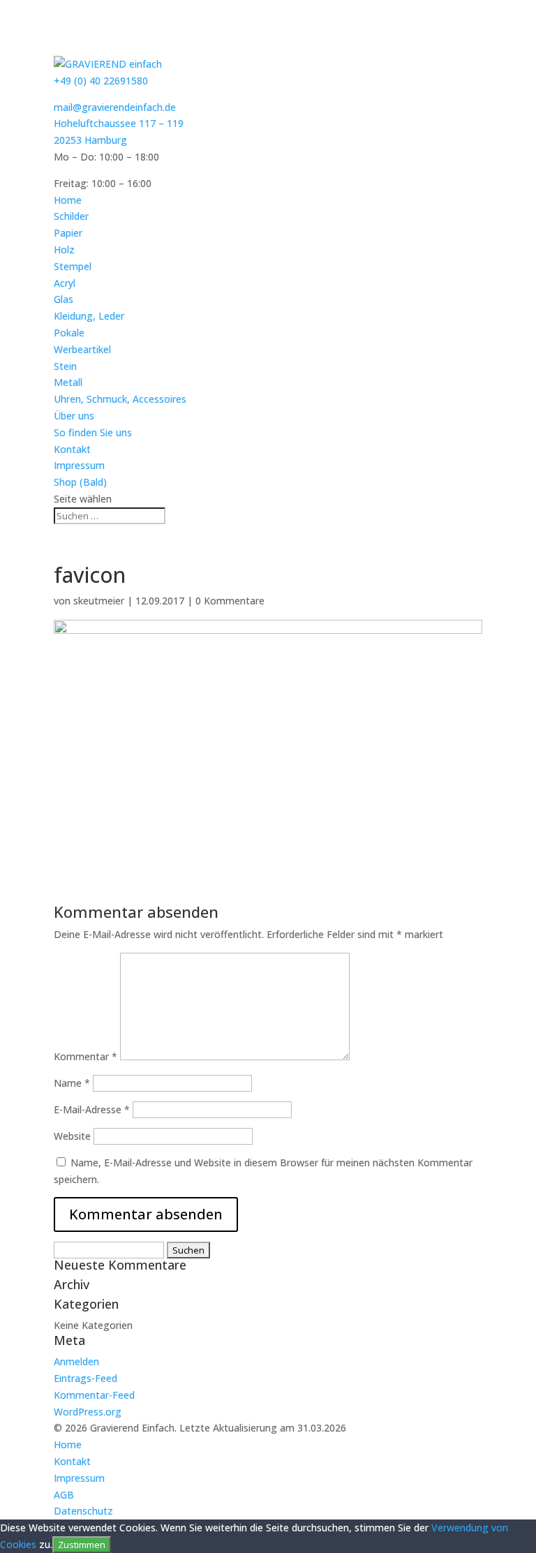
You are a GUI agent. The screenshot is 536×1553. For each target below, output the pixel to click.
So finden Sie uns (93, 432)
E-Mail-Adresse (92, 1109)
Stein (65, 366)
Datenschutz (83, 1510)
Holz (64, 249)
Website (72, 1136)
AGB (64, 1494)
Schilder (71, 216)
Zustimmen (81, 1544)
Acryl (64, 283)
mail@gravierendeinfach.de (115, 107)
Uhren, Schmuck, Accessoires (120, 399)
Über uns (74, 415)
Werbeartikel (82, 349)
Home (68, 200)
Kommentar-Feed (94, 1395)
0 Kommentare (230, 600)
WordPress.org (87, 1411)
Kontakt (72, 449)
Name (72, 1083)
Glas (63, 299)
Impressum (79, 465)
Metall (68, 382)
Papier (68, 232)
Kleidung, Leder (89, 315)
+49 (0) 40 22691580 (101, 80)
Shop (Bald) (80, 482)
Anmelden (76, 1361)
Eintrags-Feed (85, 1378)
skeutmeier (98, 600)
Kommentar (85, 1056)
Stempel (72, 266)
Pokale (69, 332)
